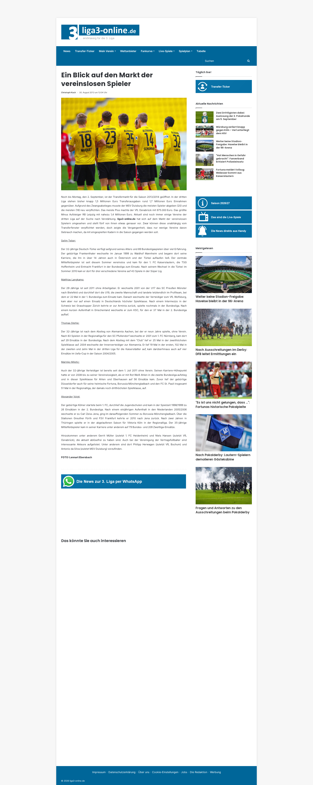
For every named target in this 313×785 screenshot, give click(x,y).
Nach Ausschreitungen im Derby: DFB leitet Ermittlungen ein (221, 352)
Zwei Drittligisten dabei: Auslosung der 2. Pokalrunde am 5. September (233, 116)
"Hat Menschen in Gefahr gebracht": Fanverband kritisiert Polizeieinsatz (231, 158)
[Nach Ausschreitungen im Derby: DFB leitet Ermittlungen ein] (224, 327)
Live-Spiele (165, 51)
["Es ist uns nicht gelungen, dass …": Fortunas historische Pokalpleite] (224, 380)
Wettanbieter (128, 51)
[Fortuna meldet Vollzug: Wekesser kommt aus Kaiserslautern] (205, 174)
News (66, 51)
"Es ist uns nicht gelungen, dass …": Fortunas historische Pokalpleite (223, 404)
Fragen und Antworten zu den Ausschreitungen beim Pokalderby (223, 510)
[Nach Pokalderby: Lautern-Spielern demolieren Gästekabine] (224, 432)
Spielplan (184, 51)
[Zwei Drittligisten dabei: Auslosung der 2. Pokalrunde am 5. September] (205, 117)
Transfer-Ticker (84, 51)
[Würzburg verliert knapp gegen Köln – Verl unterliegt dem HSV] (205, 131)
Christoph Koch (68, 92)
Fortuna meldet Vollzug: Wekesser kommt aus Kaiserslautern (230, 173)
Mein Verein (106, 51)
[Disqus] (124, 716)
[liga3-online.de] (100, 32)
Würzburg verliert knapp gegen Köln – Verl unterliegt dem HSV (232, 130)
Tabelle (201, 51)
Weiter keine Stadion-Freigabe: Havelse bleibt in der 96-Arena (232, 144)
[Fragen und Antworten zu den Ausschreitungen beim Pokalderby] (224, 485)
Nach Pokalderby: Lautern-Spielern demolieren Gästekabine (223, 457)
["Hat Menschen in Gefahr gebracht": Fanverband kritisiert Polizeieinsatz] (205, 160)
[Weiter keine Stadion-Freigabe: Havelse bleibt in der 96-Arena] (205, 146)
